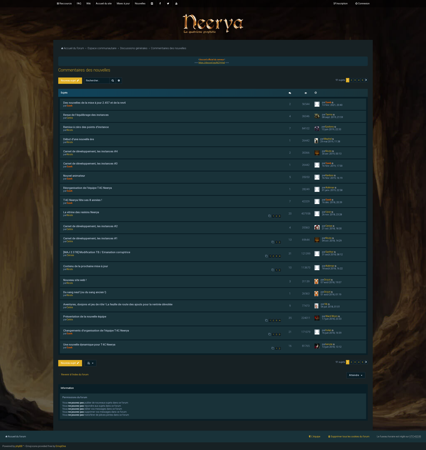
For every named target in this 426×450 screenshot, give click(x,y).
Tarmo (328, 114)
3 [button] (355, 80)
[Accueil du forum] (213, 23)
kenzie (328, 344)
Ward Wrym (331, 316)
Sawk (69, 105)
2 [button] (351, 80)
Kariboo (329, 175)
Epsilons (329, 126)
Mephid (328, 139)
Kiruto (70, 130)
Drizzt (327, 279)
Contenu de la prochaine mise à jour (85, 266)
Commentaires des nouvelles (84, 70)
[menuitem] (79, 3)
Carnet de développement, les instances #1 (90, 238)
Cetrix (70, 117)
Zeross (70, 255)
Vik (325, 304)
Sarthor (329, 251)
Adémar (329, 187)
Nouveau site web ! (75, 280)
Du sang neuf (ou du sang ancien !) (84, 292)
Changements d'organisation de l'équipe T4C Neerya (96, 330)
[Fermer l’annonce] (365, 59)
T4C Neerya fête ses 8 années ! (82, 200)
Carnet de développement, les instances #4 (90, 151)
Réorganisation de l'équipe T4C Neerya (87, 188)
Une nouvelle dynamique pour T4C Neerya (89, 344)
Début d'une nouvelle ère (78, 139)
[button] (366, 80)
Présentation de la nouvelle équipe (84, 316)
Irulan (328, 330)
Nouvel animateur (74, 175)
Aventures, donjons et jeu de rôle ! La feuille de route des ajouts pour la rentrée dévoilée (117, 304)
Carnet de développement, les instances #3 (90, 163)
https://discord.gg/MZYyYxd (212, 63)
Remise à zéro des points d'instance (86, 127)
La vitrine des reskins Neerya (81, 212)
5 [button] (362, 80)
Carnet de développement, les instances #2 (90, 226)
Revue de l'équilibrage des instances (86, 114)
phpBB (18, 446)
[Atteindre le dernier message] (333, 102)
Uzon (328, 211)
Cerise (328, 225)
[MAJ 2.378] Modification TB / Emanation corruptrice (96, 252)
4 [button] (358, 80)
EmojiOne (61, 446)
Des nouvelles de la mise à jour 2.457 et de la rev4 (94, 102)
